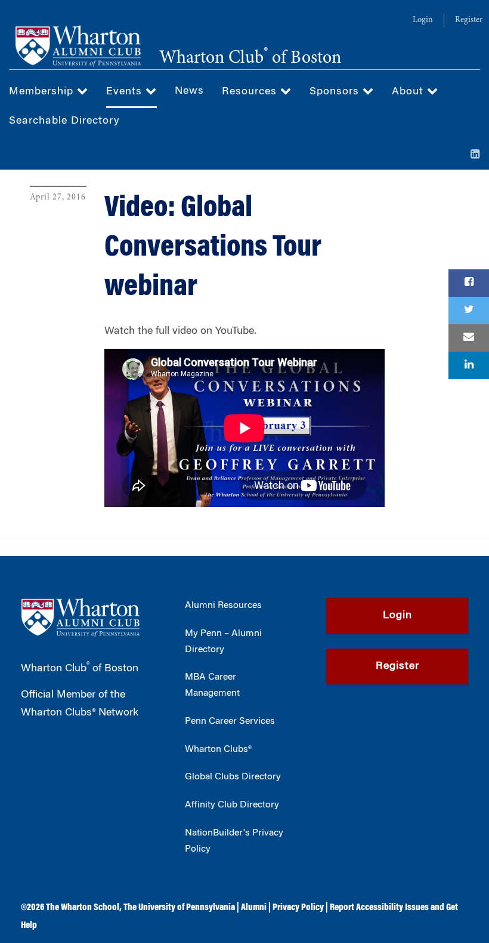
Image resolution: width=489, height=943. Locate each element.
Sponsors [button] (336, 92)
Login (423, 20)
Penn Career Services (230, 721)
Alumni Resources (223, 605)
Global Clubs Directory (233, 777)
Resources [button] (251, 92)
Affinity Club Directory (232, 805)
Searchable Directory (64, 121)
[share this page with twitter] (468, 310)
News (189, 91)
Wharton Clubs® (218, 749)
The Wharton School (82, 908)
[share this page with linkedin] (468, 365)
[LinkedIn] (475, 155)
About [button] (409, 92)
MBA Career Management (212, 685)
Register (468, 20)
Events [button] (126, 92)
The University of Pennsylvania (179, 908)
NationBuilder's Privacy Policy (234, 841)
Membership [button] (43, 92)
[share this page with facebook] (468, 283)
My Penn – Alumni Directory (223, 642)
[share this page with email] (468, 338)
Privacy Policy (298, 908)
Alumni (254, 908)
